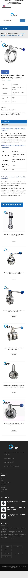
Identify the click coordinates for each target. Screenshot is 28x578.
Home (2, 33)
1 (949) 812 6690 (10, 462)
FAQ (2, 480)
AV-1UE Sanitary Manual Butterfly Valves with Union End (14, 348)
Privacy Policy (4, 489)
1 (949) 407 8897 (16, 2)
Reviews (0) (5, 124)
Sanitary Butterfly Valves (12, 33)
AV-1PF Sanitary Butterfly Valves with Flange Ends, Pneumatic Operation (14, 386)
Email (5, 466)
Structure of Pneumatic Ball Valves (9, 539)
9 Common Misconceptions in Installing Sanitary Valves (13, 534)
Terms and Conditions (6, 482)
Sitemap (3, 491)
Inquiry (5, 72)
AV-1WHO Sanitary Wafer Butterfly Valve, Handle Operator (14, 424)
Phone (5, 458)
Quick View (14, 221)
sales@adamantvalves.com (15, 3)
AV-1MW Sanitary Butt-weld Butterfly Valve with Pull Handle (14, 311)
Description (5, 121)
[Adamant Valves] (14, 14)
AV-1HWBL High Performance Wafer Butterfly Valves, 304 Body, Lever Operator (13, 192)
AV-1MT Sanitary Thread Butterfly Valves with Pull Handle (14, 273)
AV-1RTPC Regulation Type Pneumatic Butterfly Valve (14, 235)
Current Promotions (19, 0)
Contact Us (3, 485)
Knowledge (3, 487)
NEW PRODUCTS (8, 0)
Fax (5, 462)
